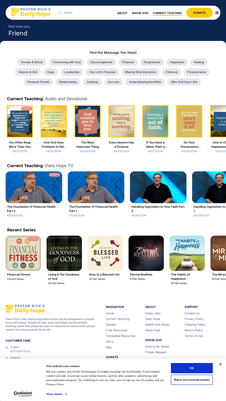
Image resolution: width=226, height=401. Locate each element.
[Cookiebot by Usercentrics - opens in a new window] (22, 394)
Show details (54, 394)
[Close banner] (220, 364)
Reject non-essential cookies (192, 379)
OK (192, 368)
